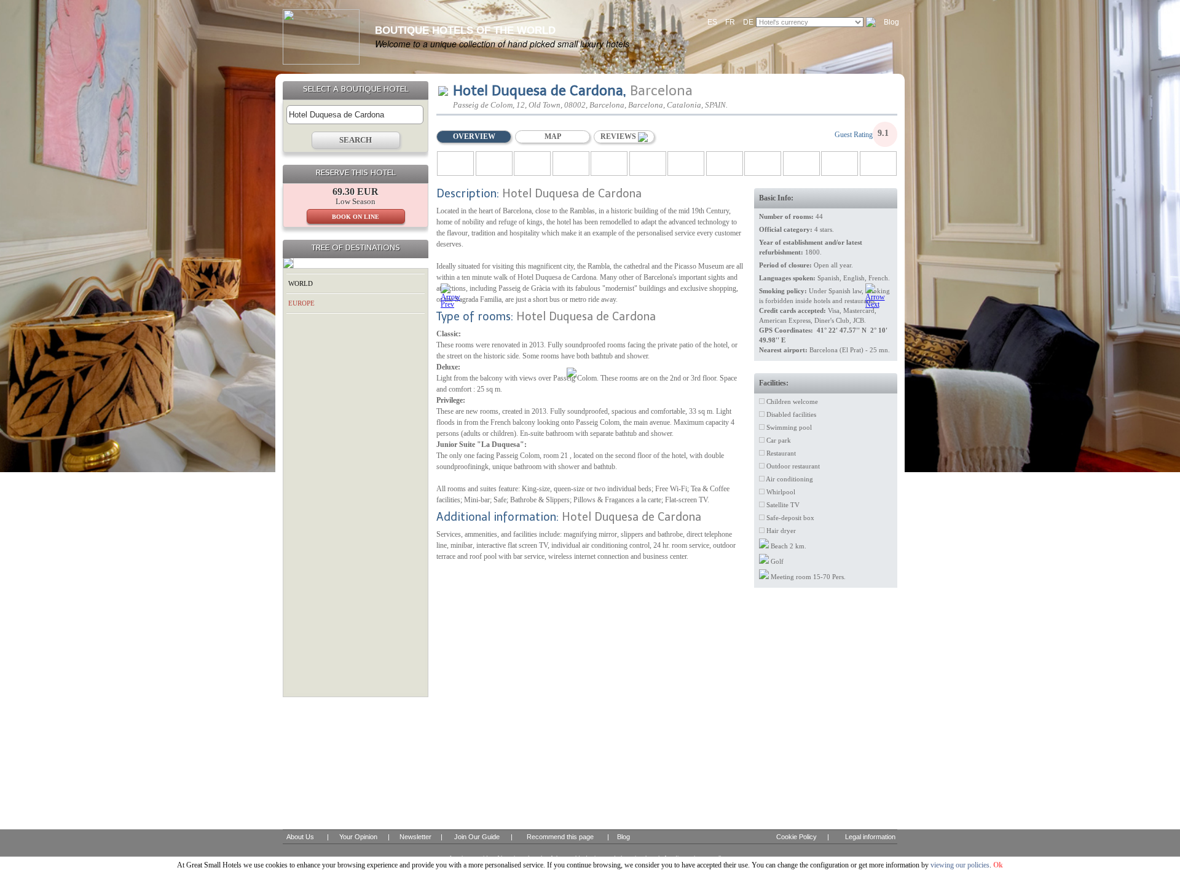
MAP (553, 136)
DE (748, 22)
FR (730, 22)
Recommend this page (560, 836)
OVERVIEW (474, 136)
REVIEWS (619, 136)
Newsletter (415, 836)
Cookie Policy (796, 836)
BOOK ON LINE (355, 216)
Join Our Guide (477, 836)
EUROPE (301, 303)
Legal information (870, 836)
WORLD (300, 283)
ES (712, 22)
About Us (300, 836)
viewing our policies (959, 865)
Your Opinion (358, 836)
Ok (998, 865)
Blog (891, 22)
